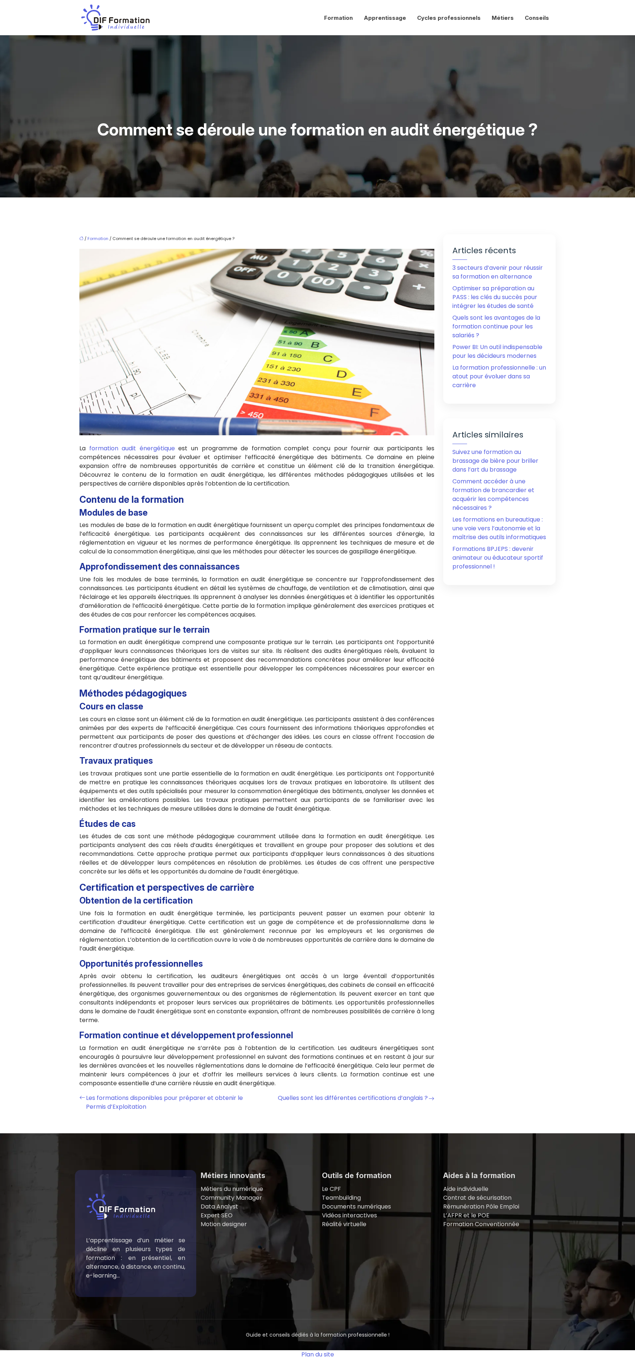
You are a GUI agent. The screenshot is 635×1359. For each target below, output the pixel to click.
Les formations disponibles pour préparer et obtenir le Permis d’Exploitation (164, 1102)
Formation (338, 17)
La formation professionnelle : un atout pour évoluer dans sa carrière (499, 376)
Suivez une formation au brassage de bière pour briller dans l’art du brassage (495, 461)
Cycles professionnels (449, 17)
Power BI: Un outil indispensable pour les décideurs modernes (497, 351)
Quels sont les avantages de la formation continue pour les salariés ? (496, 326)
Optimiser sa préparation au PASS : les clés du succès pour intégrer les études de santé (494, 297)
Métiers (503, 17)
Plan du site (317, 1354)
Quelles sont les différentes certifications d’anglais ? (353, 1098)
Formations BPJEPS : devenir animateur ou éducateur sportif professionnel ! (497, 558)
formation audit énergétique (132, 448)
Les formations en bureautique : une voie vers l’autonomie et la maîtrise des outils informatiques (499, 528)
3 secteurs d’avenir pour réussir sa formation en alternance (497, 272)
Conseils (537, 17)
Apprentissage (385, 17)
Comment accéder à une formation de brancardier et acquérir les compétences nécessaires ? (493, 494)
